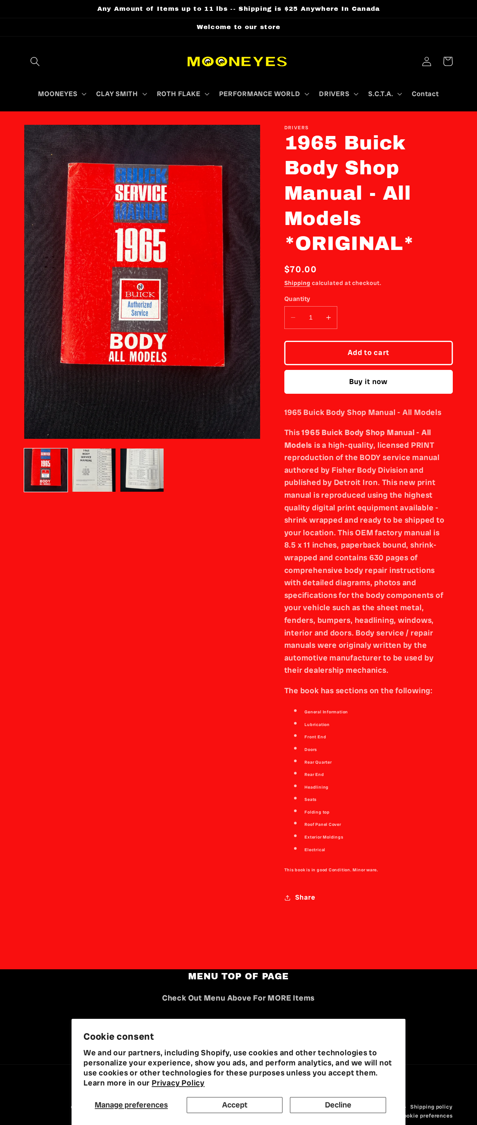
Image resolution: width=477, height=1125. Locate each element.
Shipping (297, 283)
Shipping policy (431, 1106)
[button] (34, 61)
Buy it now (368, 381)
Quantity (297, 299)
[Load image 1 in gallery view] (45, 470)
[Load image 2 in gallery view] (94, 470)
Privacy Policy (178, 1083)
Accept (234, 1105)
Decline (338, 1105)
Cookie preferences (426, 1115)
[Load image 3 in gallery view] (142, 470)
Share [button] (305, 897)
